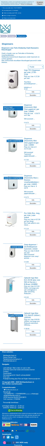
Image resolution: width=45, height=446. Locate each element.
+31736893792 (9, 394)
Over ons (6, 377)
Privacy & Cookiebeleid (26, 4)
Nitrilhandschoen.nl (9, 355)
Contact (5, 371)
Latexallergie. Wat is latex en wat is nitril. (16, 368)
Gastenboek (7, 373)
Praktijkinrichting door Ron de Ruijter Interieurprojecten (21, 379)
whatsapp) (34, 394)
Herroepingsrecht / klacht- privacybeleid (16, 375)
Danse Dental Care (9, 357)
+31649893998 (20, 394)
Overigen (12, 36)
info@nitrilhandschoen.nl (12, 395)
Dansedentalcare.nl (9, 361)
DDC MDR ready (22, 442)
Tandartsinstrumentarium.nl (12, 359)
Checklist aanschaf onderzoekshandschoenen (19, 370)
